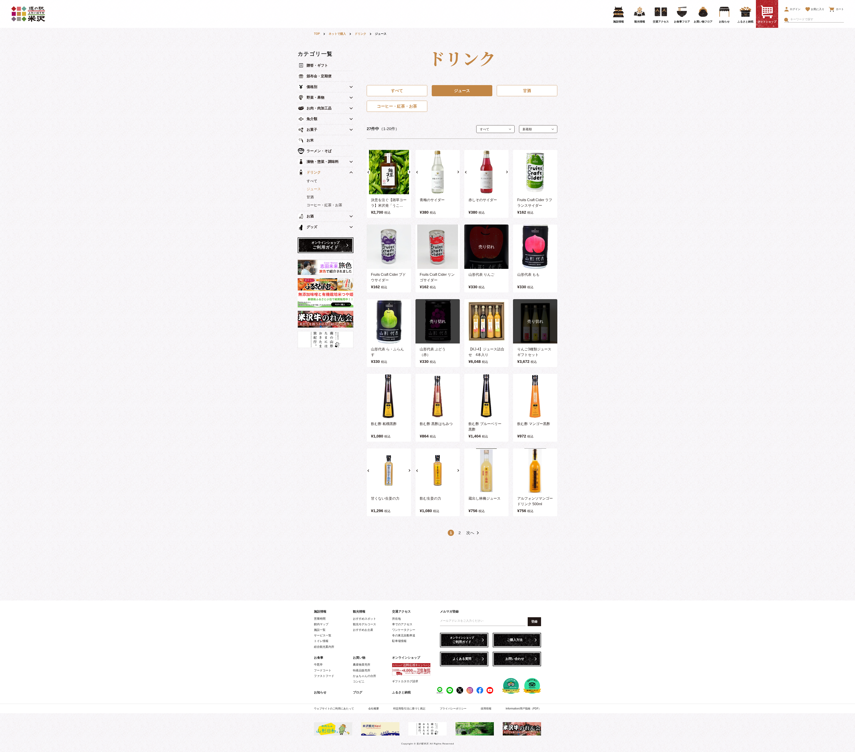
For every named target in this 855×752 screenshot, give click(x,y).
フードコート (322, 670)
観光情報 (359, 611)
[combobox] (817, 19)
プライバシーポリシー (453, 708)
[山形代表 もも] (535, 247)
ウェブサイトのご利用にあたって (334, 708)
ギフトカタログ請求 (405, 681)
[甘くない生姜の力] (389, 470)
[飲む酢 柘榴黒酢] (389, 396)
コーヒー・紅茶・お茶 (324, 205)
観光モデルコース (364, 624)
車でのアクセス (402, 624)
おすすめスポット (364, 618)
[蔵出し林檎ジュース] (486, 470)
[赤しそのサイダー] (486, 172)
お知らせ (320, 692)
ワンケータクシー (403, 629)
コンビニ (358, 681)
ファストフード (324, 676)
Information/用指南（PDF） (523, 708)
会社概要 (373, 708)
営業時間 (320, 618)
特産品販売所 (361, 670)
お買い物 (359, 657)
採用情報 (486, 708)
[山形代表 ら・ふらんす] (389, 321)
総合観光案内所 (324, 646)
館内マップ (321, 624)
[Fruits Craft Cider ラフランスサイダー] (535, 172)
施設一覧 (320, 629)
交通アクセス (401, 611)
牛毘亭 (318, 664)
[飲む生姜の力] (437, 470)
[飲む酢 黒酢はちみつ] (437, 396)
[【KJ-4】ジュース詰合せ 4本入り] (486, 321)
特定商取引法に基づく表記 (409, 708)
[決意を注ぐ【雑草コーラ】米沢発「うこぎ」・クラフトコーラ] (389, 172)
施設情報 (320, 611)
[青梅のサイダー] (437, 172)
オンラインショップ (406, 657)
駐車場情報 (399, 641)
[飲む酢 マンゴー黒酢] (535, 396)
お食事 (318, 657)
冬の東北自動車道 (403, 635)
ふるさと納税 (401, 692)
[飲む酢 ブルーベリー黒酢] (486, 396)
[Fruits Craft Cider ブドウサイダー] (389, 247)
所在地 (396, 618)
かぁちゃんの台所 (364, 676)
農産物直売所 (361, 664)
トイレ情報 (321, 641)
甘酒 (310, 197)
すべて (312, 181)
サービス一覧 (322, 635)
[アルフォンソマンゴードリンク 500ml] (535, 470)
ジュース (314, 189)
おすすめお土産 (363, 629)
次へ (470, 533)
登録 (534, 621)
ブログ (357, 692)
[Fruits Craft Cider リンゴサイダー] (437, 247)
